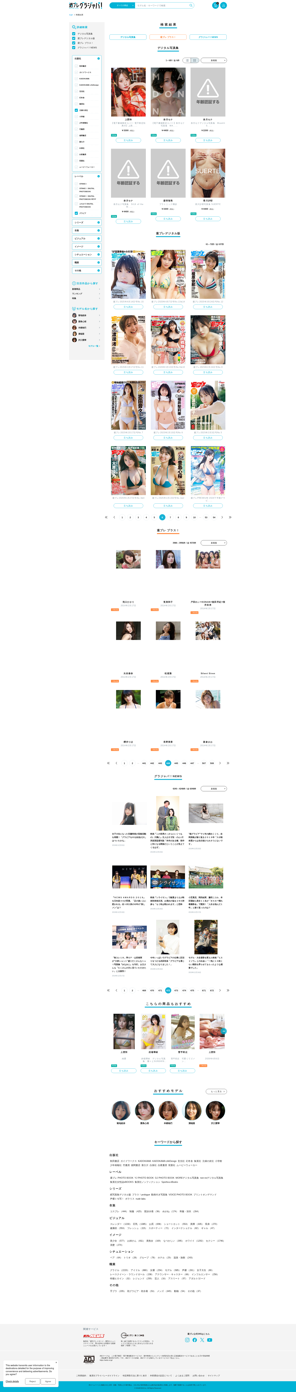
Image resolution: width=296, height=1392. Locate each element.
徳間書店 (82, 135)
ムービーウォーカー (87, 167)
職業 (77, 262)
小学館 (81, 116)
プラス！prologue (141, 1194)
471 (160, 990)
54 (214, 517)
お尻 (156, 1224)
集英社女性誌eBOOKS (122, 1182)
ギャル (208, 1228)
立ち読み (128, 140)
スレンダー (121, 1224)
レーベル (79, 176)
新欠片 (81, 142)
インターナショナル (185, 1228)
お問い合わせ (199, 1376)
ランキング (77, 294)
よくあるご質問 (182, 1376)
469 (144, 990)
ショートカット (176, 1224)
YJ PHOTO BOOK (144, 1177)
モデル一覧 (93, 346)
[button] (223, 1031)
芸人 (161, 1278)
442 (152, 763)
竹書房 (81, 129)
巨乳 (140, 1224)
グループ (148, 1257)
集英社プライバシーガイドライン (104, 1376)
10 (194, 517)
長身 (212, 1224)
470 (152, 990)
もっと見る (216, 1091)
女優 (157, 1270)
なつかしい (173, 1240)
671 (204, 990)
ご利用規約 (81, 1376)
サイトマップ (214, 1376)
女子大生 (205, 1270)
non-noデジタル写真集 (211, 1177)
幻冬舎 (81, 98)
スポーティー (159, 1228)
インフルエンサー (205, 1274)
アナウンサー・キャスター (172, 1274)
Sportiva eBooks (169, 1182)
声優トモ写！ (117, 1198)
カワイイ (195, 1240)
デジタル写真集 (85, 33)
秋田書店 (82, 66)
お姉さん (136, 1240)
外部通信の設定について (161, 1376)
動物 (180, 1291)
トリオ (131, 1257)
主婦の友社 (83, 110)
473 (176, 990)
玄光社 (81, 91)
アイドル (140, 1270)
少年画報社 (83, 123)
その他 (78, 270)
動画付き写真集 (159, 1194)
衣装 (77, 230)
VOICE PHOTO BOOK (180, 1194)
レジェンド (143, 1278)
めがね (170, 1211)
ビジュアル (80, 238)
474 (184, 990)
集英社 (81, 104)
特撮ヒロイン (121, 1278)
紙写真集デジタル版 (120, 1194)
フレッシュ (137, 1228)
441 (144, 763)
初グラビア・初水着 (141, 1291)
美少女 (118, 1240)
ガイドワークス (85, 72)
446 (184, 763)
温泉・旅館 (184, 1257)
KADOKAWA (84, 79)
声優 (189, 1270)
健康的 (118, 1228)
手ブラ (118, 1291)
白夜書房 (82, 154)
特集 (74, 298)
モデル (173, 1270)
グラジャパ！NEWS (87, 47)
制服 (136, 1211)
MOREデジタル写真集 (187, 1177)
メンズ (165, 1291)
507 (204, 763)
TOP (71, 15)
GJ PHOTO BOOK (164, 1177)
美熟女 (154, 1240)
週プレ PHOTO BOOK (121, 1177)
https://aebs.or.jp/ (106, 1360)
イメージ (79, 246)
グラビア (82, 213)
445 (176, 763)
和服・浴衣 (190, 1211)
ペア (116, 1257)
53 (206, 517)
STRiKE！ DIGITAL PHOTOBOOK (87, 190)
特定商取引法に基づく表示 (135, 1376)
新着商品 (76, 289)
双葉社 (81, 161)
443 (160, 763)
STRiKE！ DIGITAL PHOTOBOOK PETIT (87, 197)
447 (192, 763)
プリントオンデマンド (205, 1194)
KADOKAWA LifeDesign (89, 85)
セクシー (215, 1240)
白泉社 (81, 148)
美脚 (197, 1224)
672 (212, 990)
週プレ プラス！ (85, 43)
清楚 (117, 1245)
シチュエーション (83, 254)
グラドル (120, 1270)
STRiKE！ (83, 184)
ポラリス (129, 1198)
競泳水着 (152, 1211)
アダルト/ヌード (197, 1278)
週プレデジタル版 (86, 38)
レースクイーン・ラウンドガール (132, 1274)
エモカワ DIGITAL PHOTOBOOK (86, 205)
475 (192, 990)
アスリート (177, 1278)
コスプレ (119, 1211)
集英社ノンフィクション (147, 1182)
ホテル (165, 1257)
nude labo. (141, 1198)
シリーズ (79, 222)
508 (212, 763)
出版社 (78, 58)
